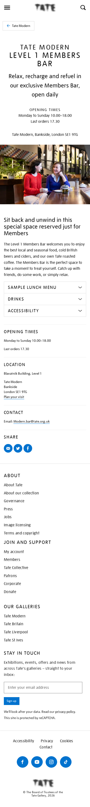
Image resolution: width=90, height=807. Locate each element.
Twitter (19, 452)
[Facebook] (22, 762)
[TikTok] (66, 762)
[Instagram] (51, 762)
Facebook (28, 452)
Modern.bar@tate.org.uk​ (31, 421)
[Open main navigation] (17, 7)
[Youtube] (37, 762)
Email (9, 452)
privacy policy (65, 712)
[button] (82, 7)
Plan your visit (14, 397)
